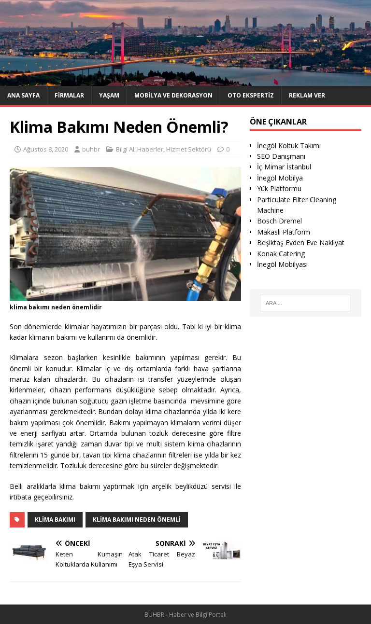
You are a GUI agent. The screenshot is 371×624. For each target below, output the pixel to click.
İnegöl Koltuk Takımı (289, 145)
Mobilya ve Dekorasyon (173, 95)
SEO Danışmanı (281, 156)
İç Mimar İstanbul (284, 166)
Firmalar (69, 95)
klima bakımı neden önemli (137, 519)
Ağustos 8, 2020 (45, 149)
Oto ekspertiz (251, 95)
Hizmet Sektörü (188, 149)
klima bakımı (55, 519)
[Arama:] (306, 303)
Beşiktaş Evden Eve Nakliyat (300, 242)
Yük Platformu (279, 188)
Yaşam (109, 95)
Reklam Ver (307, 95)
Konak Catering (281, 253)
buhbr (91, 149)
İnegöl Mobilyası (282, 264)
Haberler (150, 149)
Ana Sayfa (23, 95)
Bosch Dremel (279, 220)
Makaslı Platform (283, 231)
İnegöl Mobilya (280, 177)
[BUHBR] (185, 79)
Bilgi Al (125, 149)
